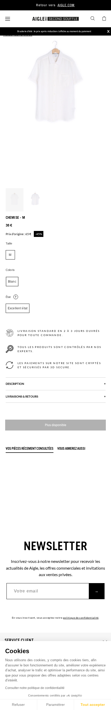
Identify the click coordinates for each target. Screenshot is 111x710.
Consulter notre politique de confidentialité (35, 688)
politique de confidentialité (81, 617)
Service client (19, 640)
